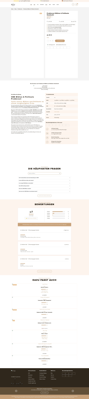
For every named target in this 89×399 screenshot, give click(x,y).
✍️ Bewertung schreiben (31, 218)
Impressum (30, 377)
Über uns (52, 375)
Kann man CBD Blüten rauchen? (25, 188)
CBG (34, 4)
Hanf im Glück (56, 111)
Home (12, 9)
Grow (54, 4)
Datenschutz (30, 375)
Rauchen (42, 4)
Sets (46, 4)
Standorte (52, 377)
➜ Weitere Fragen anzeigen (44, 195)
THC (37, 4)
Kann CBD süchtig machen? (24, 185)
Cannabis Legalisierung (32, 383)
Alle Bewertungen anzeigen (44, 271)
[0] (76, 5)
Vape (50, 4)
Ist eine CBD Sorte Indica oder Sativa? (26, 180)
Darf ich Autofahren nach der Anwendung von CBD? (29, 177)
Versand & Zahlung (42, 377)
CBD (31, 4)
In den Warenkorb (60, 40)
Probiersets (20, 9)
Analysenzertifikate (31, 379)
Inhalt (48, 37)
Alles (58, 4)
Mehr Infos (64, 224)
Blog (51, 373)
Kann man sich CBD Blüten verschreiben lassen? (28, 191)
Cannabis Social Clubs (31, 381)
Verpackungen (41, 375)
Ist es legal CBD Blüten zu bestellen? (26, 183)
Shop (16, 9)
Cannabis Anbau (53, 379)
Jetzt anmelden (44, 392)
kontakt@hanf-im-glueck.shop (15, 376)
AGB (29, 373)
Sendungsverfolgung (42, 373)
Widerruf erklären (42, 379)
